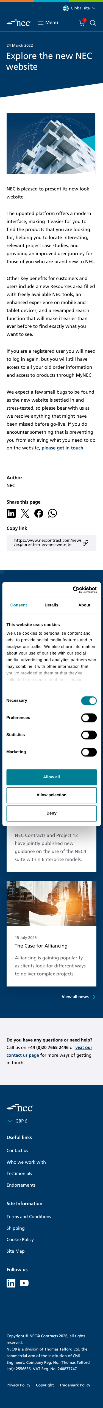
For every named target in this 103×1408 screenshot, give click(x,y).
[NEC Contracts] (19, 22)
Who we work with (26, 1162)
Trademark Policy (74, 1385)
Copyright (45, 1385)
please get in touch (62, 448)
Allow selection (51, 795)
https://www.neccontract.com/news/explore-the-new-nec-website (48, 542)
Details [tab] (52, 605)
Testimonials (19, 1173)
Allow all (51, 777)
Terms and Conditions (29, 1216)
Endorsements (21, 1185)
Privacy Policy (18, 1385)
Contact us (17, 1150)
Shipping (16, 1228)
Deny (51, 813)
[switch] (89, 717)
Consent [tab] (18, 605)
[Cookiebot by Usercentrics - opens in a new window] (73, 589)
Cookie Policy (20, 1239)
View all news (75, 997)
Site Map (16, 1251)
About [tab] (84, 605)
